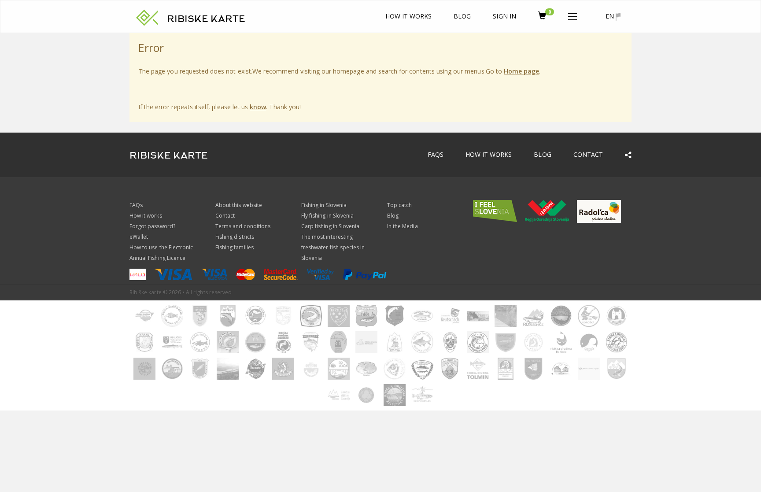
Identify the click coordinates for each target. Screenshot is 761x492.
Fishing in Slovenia (324, 205)
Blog (462, 16)
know (258, 107)
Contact (588, 154)
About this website (238, 205)
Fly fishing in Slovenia (327, 215)
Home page (521, 71)
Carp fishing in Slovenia (330, 226)
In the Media (402, 226)
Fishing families (234, 247)
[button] (572, 15)
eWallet (138, 236)
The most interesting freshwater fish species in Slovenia (333, 247)
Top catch (399, 205)
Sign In (504, 16)
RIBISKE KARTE (206, 19)
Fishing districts (234, 236)
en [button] (611, 16)
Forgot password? (152, 226)
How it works (408, 16)
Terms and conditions (242, 226)
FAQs (435, 154)
